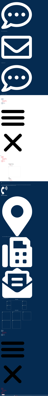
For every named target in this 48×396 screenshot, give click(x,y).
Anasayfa (2, 98)
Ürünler (2, 157)
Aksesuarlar (3, 333)
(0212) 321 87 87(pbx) (4, 195)
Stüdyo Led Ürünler (4, 100)
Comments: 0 (11, 180)
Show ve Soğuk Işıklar (4, 390)
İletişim (2, 335)
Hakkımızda (2, 388)
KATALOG (2, 102)
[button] (13, 130)
